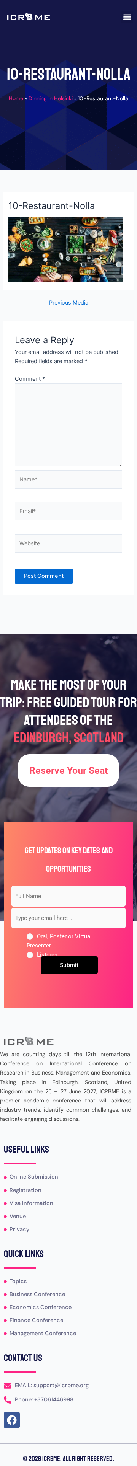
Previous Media (68, 303)
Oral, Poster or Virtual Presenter (59, 941)
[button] (127, 17)
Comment (30, 378)
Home (16, 98)
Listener (47, 954)
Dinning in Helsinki (51, 98)
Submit (69, 965)
